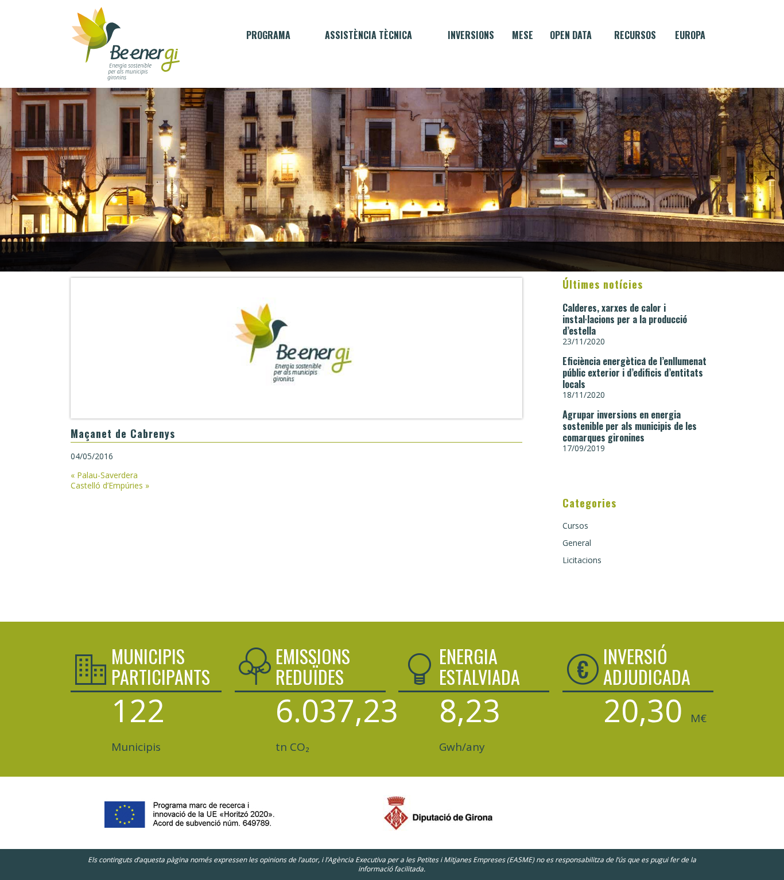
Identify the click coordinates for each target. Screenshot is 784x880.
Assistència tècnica (368, 35)
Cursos (575, 525)
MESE (522, 35)
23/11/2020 (583, 341)
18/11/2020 (583, 394)
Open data (571, 35)
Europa (690, 35)
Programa (268, 35)
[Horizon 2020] (182, 831)
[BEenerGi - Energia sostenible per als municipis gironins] (126, 44)
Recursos (635, 35)
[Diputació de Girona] (391, 831)
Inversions (471, 35)
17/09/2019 (583, 448)
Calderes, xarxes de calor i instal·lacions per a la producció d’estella (624, 319)
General (576, 542)
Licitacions (581, 560)
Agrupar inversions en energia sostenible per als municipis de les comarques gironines (629, 426)
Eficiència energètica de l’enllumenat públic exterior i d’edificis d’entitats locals (634, 372)
